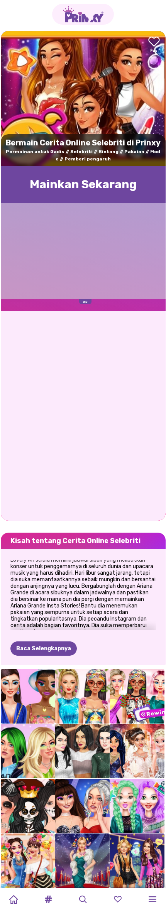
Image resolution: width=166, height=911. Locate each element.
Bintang (108, 151)
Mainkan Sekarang (83, 184)
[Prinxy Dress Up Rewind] (137, 696)
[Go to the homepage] (83, 14)
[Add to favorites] (154, 45)
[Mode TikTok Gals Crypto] (28, 696)
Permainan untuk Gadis (35, 151)
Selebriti (81, 151)
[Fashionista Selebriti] (137, 860)
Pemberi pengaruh (87, 159)
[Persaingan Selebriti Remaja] (82, 806)
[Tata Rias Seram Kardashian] (28, 806)
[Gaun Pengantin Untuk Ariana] (137, 751)
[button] (48, 899)
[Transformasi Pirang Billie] (28, 751)
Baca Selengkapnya (43, 648)
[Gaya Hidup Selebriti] (137, 806)
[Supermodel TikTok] (82, 696)
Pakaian (134, 151)
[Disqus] (83, 415)
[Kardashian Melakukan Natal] (82, 751)
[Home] (13, 899)
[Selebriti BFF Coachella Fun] (28, 860)
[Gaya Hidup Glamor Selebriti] (82, 860)
